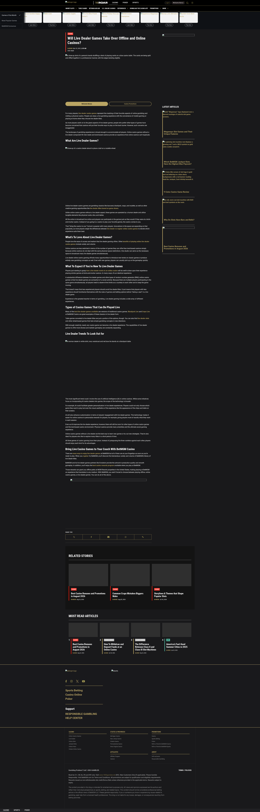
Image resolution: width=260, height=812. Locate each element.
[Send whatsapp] (125, 537)
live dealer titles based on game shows (104, 208)
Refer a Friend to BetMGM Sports (161, 746)
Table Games (82, 8)
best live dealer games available (86, 312)
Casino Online (73, 694)
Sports (135, 3)
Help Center (73, 718)
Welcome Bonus (87, 104)
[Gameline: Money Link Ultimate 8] (169, 17)
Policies (188, 770)
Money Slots (70, 8)
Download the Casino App (139, 8)
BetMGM (70, 48)
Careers (112, 759)
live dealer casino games (88, 113)
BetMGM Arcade (94, 8)
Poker (125, 3)
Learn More (33, 25)
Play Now (52, 25)
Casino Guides (109, 640)
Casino (115, 3)
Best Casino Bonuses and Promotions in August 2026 (82, 647)
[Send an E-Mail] (108, 537)
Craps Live (146, 312)
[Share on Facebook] (91, 537)
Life (168, 640)
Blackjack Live (133, 312)
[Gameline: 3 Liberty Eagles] (72, 17)
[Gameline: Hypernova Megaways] (150, 17)
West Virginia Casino (116, 746)
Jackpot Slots (73, 744)
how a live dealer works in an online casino (102, 271)
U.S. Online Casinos (108, 8)
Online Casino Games (75, 736)
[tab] (11, 15)
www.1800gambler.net (107, 775)
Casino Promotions (130, 104)
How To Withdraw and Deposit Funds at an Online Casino (114, 647)
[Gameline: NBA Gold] (52, 17)
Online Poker (72, 746)
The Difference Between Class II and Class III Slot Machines (145, 647)
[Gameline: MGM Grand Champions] (130, 17)
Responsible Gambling (81, 714)
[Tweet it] (74, 537)
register (86, 456)
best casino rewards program (103, 465)
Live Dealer (72, 738)
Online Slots (72, 741)
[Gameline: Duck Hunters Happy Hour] (33, 17)
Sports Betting (74, 690)
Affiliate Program (115, 756)
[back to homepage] (79, 3)
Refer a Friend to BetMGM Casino (161, 744)
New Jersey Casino (115, 738)
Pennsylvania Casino (116, 744)
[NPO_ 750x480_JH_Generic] (108, 503)
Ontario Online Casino (75, 749)
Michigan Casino (115, 736)
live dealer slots (143, 318)
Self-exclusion (156, 756)
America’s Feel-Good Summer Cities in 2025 (176, 645)
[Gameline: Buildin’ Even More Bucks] (189, 17)
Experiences (121, 8)
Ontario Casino (114, 741)
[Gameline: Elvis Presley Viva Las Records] (111, 17)
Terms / (181, 770)
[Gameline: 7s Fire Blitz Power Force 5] (91, 17)
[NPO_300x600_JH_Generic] (178, 67)
